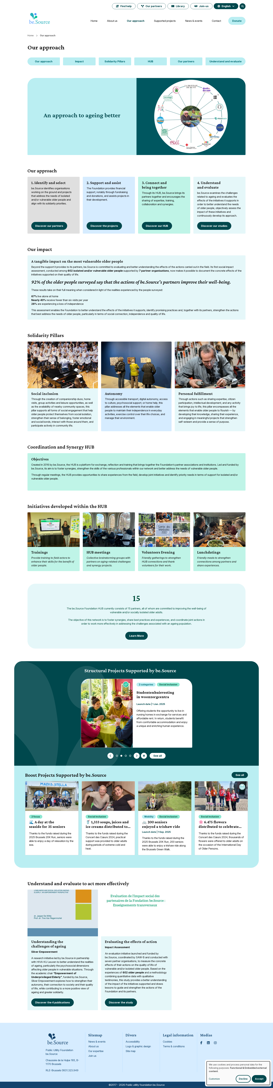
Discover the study (121, 1002)
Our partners (154, 6)
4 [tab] (130, 756)
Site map (131, 1051)
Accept (259, 1078)
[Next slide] (137, 756)
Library (180, 6)
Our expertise (95, 1051)
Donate (237, 20)
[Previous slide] (110, 756)
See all (157, 755)
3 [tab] (126, 756)
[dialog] (238, 1073)
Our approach (135, 20)
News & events (193, 20)
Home (94, 20)
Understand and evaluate (225, 61)
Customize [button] (214, 1078)
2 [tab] (121, 756)
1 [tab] (117, 756)
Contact (216, 20)
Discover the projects (104, 225)
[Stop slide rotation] (144, 756)
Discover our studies (214, 225)
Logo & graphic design (138, 1046)
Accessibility (133, 1041)
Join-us (204, 6)
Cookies (167, 1041)
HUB (150, 61)
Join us (92, 1055)
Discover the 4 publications (52, 1002)
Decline (243, 1078)
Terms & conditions (174, 1046)
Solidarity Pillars (115, 61)
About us (112, 20)
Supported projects (165, 20)
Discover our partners (49, 225)
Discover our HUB (157, 225)
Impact (79, 61)
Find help (126, 6)
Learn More (136, 635)
